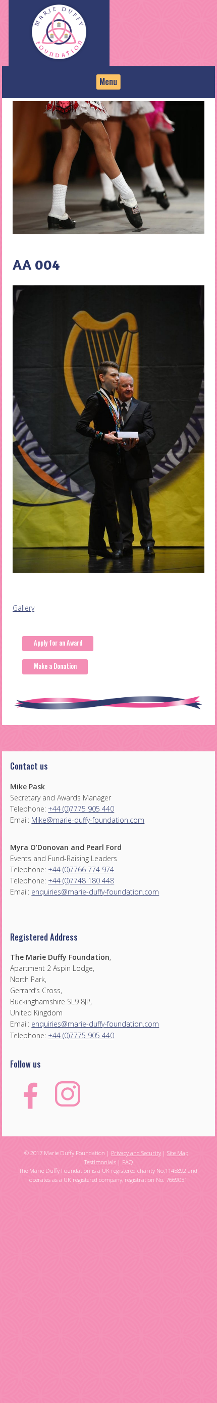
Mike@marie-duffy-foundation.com (87, 820)
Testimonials (100, 1162)
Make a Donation (55, 666)
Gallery (23, 608)
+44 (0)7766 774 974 (81, 869)
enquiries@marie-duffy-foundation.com (95, 892)
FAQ (127, 1162)
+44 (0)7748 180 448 (81, 880)
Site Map (177, 1153)
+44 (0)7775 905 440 (81, 809)
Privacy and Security (136, 1153)
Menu (108, 81)
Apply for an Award (58, 643)
